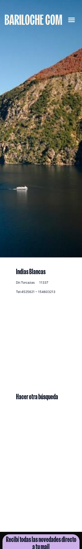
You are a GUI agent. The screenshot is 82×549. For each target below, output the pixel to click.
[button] (71, 19)
